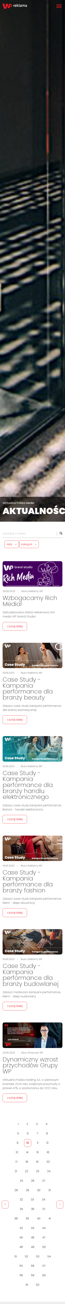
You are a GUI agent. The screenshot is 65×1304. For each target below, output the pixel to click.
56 (32, 1266)
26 (32, 1181)
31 (49, 1190)
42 (21, 1228)
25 (21, 1181)
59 (32, 1275)
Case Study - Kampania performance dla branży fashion (28, 881)
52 (26, 1256)
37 (43, 1209)
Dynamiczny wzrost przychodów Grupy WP (30, 1065)
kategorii (26, 544)
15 (37, 1152)
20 (48, 1162)
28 (16, 1190)
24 (48, 1171)
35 (21, 1209)
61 (27, 1285)
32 (21, 1200)
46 (32, 1237)
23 (37, 1171)
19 (37, 1162)
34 (43, 1200)
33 (32, 1200)
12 (47, 1143)
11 (37, 1143)
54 (49, 1256)
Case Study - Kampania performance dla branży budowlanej (31, 975)
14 (27, 1152)
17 (16, 1162)
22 (26, 1171)
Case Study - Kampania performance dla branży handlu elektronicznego (28, 785)
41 (49, 1219)
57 (44, 1266)
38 (16, 1219)
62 (37, 1285)
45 (21, 1237)
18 (27, 1162)
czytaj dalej (15, 626)
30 (38, 1190)
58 (21, 1275)
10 (27, 1143)
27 (43, 1181)
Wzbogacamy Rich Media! (30, 601)
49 (32, 1247)
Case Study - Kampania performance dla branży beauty (28, 688)
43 (32, 1228)
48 (21, 1247)
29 (27, 1190)
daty (9, 544)
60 (44, 1275)
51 (15, 1256)
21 (16, 1171)
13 (17, 1152)
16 (48, 1152)
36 (32, 1209)
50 (44, 1247)
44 (44, 1228)
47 (44, 1237)
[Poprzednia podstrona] (5, 1204)
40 (38, 1219)
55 (21, 1266)
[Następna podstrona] (60, 1204)
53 (37, 1256)
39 (27, 1219)
